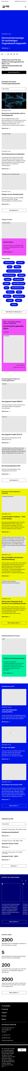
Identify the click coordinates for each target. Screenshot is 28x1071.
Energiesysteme (18, 296)
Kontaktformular (6, 1037)
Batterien (7, 296)
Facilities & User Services (20, 1)
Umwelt (8, 279)
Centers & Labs (4, 1)
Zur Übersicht (13, 210)
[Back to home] (5, 6)
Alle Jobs (13, 866)
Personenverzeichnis (7, 1040)
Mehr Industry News (13, 623)
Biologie (6, 283)
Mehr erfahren (13, 805)
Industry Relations (9, 275)
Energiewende (18, 279)
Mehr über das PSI (13, 72)
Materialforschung (18, 283)
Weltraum (10, 292)
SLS (6, 287)
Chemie (17, 266)
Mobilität (21, 275)
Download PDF (20, 365)
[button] (2, 54)
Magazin (18, 367)
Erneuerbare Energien (14, 271)
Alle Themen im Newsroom (13, 311)
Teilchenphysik (9, 262)
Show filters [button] (6, 88)
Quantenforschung (17, 287)
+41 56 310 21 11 (6, 1035)
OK (21, 1049)
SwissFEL (20, 262)
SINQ (19, 292)
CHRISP (10, 300)
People (18, 300)
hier (5, 1066)
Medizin (14, 304)
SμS (9, 266)
